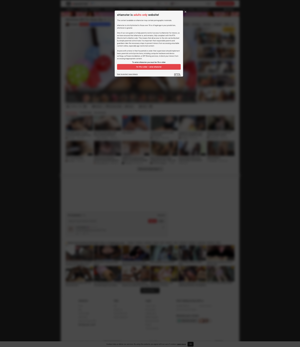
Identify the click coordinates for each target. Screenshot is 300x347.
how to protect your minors (127, 74)
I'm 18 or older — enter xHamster (149, 67)
